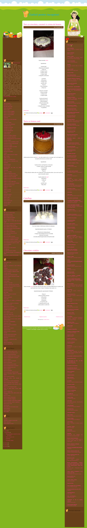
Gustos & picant (71, 342)
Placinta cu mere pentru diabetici (73, 76)
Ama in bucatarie (71, 60)
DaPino (46, 329)
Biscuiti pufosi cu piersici (72, 387)
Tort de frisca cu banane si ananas (11, 239)
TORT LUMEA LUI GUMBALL (73, 323)
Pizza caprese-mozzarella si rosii (10, 352)
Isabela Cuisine (70, 374)
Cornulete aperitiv (7, 273)
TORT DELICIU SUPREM (72, 250)
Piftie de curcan (70, 336)
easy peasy (69, 298)
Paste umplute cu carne (9, 423)
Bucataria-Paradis (71, 146)
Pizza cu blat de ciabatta (72, 339)
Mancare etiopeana (71, 445)
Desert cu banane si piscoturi (10, 136)
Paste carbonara (7, 422)
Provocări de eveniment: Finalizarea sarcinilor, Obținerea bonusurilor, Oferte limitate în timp (74, 318)
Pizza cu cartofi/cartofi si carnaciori (11, 357)
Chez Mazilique (70, 183)
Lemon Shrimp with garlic (72, 486)
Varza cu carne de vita (8, 344)
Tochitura (6, 340)
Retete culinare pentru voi (73, 454)
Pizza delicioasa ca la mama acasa (11, 406)
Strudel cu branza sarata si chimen (74, 452)
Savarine (5, 192)
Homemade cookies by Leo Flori (74, 356)
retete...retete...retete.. (72, 479)
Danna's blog (70, 230)
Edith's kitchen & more (72, 303)
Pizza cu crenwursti (8, 362)
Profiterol (5, 187)
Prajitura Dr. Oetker (8, 186)
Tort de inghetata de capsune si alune (11, 242)
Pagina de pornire (43, 316)
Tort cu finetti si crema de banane (10, 226)
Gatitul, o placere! (71, 338)
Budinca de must (70, 310)
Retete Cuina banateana (72, 438)
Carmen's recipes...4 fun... (73, 162)
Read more (26, 110)
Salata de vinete (7, 329)
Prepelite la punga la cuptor (9, 309)
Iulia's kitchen (70, 377)
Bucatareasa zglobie (71, 105)
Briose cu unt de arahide (9, 114)
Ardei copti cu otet (7, 262)
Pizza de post (6, 405)
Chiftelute (6, 268)
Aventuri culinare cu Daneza (73, 78)
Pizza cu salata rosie (8, 391)
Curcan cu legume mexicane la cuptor (11, 276)
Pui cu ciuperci (7, 311)
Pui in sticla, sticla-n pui (8, 314)
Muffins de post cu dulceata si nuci (11, 161)
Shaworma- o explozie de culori (10, 339)
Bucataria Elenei (71, 119)
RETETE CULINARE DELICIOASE (74, 447)
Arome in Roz (70, 72)
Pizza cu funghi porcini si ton (9, 367)
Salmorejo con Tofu (71, 117)
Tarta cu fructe (7, 199)
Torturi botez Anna (71, 378)
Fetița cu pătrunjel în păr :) (72, 276)
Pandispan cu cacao (71, 269)
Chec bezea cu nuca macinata (10, 119)
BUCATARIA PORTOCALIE (73, 112)
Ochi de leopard (7, 165)
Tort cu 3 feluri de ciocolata (9, 217)
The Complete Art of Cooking (74, 485)
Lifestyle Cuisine (71, 412)
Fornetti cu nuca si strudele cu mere (11, 141)
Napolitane (6, 162)
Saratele (5, 332)
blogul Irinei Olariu (71, 93)
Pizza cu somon (7, 395)
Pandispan (6, 170)
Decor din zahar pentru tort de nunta (74, 195)
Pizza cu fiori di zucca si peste (10, 364)
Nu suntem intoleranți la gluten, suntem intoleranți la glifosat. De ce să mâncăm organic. (74, 352)
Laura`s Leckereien (71, 390)
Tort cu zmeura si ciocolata (72, 410)
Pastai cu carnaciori (8, 297)
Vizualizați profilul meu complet (10, 96)
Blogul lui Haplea (71, 97)
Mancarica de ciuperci (8, 287)
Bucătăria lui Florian (71, 155)
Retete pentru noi (71, 476)
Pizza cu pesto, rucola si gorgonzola (11, 380)
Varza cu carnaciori (8, 342)
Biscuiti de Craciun (7, 104)
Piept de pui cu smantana (9, 306)
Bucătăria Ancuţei (71, 153)
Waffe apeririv (70, 54)
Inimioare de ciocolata (8, 151)
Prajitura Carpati (70, 94)
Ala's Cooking (70, 48)
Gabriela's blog (70, 322)
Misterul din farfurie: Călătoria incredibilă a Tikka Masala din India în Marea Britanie (74, 180)
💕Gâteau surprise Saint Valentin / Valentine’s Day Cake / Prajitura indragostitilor (74, 237)
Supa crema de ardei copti (72, 70)
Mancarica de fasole (8, 289)
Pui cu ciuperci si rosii (8, 312)
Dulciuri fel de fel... (71, 294)
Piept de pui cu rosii (8, 304)
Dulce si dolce (70, 283)
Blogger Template (36, 329)
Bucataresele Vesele (71, 108)
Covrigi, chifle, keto (71, 455)
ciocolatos (69, 192)
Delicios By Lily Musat (72, 249)
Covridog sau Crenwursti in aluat (10, 274)
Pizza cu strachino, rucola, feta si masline (12, 400)
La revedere (69, 372)
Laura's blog (70, 397)
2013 (6, 430)
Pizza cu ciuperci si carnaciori (10, 360)
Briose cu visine (7, 116)
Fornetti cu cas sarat (8, 282)
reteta (46, 60)
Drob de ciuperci (7, 279)
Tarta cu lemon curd (8, 200)
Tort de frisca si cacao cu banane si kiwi (12, 241)
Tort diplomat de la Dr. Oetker (10, 250)
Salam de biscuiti (7, 191)
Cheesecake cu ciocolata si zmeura (74, 257)
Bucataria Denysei (71, 115)
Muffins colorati (7, 157)
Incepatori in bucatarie (72, 365)
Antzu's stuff (70, 69)
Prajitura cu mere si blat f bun (10, 181)
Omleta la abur (7, 295)
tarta (47, 177)
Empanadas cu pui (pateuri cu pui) (74, 473)
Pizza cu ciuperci (7, 359)
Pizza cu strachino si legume (10, 398)
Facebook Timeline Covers (72, 242)
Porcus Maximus (70, 477)
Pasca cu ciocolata (8, 171)
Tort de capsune (7, 234)
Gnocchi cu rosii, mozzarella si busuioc (12, 285)
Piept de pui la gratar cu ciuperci (10, 307)
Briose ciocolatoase (8, 108)
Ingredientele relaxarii (72, 367)
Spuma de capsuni (7, 194)
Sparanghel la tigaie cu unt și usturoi (74, 172)
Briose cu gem (7, 109)
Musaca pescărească (71, 157)
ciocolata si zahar (71, 188)
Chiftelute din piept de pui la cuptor (11, 269)
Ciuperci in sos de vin (71, 363)
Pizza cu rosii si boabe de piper (10, 386)
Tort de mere (6, 245)
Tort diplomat (6, 249)
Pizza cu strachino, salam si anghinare (12, 401)
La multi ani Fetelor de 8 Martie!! (73, 406)
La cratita (69, 380)
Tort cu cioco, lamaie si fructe (10, 225)
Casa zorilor (69, 493)
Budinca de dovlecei (71, 431)
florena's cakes (70, 312)
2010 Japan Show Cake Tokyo (73, 125)
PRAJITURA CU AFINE (71, 505)
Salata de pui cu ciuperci (9, 327)
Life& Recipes (70, 405)
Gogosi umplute (7, 149)
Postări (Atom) (46, 319)
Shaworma (6, 337)
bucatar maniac (70, 101)
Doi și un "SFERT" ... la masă (73, 275)
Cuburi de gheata (7, 132)
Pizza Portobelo (7, 410)
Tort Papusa (69, 326)
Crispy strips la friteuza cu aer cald (74, 160)
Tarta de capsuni (7, 202)
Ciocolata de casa (7, 125)
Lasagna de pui (70, 132)
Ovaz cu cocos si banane (72, 62)
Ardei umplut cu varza (71, 135)
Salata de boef (7, 326)
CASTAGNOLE (70, 221)
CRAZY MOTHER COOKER (73, 205)
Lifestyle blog (70, 408)
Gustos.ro (69, 345)
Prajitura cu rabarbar (71, 228)
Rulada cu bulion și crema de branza (74, 215)
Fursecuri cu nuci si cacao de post (11, 143)
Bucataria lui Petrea (71, 127)
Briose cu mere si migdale (9, 111)
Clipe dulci (69, 194)
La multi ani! (69, 151)
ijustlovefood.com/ (71, 358)
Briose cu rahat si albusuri (9, 112)
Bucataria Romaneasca (72, 134)
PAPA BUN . (70, 429)
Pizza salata (6, 411)
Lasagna (5, 418)
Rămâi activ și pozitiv (71, 502)
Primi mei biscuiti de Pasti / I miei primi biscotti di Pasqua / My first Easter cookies (74, 286)
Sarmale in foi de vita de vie (9, 335)
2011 (6, 444)
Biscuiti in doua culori (8, 106)
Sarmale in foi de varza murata (10, 334)
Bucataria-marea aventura (73, 142)
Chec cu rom (6, 120)
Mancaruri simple (70, 427)
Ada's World (70, 44)
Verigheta (69, 490)
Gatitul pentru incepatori (44, 14)
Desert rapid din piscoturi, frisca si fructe (12, 138)
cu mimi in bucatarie (71, 217)
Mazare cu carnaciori (8, 290)
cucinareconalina (71, 220)
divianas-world (70, 272)
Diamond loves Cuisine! (72, 252)
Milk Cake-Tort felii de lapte (9, 212)
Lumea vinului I (70, 343)
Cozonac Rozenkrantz (8, 130)
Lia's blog (69, 400)
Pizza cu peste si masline (9, 376)
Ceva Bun (69, 178)
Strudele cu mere (7, 195)
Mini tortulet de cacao (8, 214)
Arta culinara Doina (71, 75)
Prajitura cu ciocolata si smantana (11, 175)
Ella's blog (69, 305)
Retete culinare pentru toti (73, 450)
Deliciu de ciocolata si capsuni (10, 135)
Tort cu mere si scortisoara (9, 231)
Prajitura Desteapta (71, 113)
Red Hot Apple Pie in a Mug (72, 147)
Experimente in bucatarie (73, 309)
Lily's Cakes (70, 414)
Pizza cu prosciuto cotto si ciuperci (11, 382)
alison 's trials (70, 56)
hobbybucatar (70, 350)
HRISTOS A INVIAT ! (71, 273)
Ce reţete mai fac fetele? (72, 171)
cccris (68, 168)
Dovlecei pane (7, 277)
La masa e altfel (70, 384)
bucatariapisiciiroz (71, 149)
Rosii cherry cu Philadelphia (9, 321)
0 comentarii (47, 112)
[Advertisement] (12, 48)
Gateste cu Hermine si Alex (73, 331)
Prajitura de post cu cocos (9, 184)
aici (38, 157)
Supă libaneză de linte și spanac (73, 369)
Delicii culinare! (70, 247)
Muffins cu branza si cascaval (10, 293)
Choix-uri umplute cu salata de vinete (11, 271)
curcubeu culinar (71, 223)
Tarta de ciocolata (70, 480)
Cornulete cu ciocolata (8, 127)
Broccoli (5, 263)
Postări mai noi (27, 316)
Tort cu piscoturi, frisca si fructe (10, 233)
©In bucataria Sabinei (72, 504)
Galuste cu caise (70, 391)
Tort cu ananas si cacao (9, 219)
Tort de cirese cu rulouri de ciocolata (11, 237)
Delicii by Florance (71, 244)
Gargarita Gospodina (72, 329)
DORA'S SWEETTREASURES (73, 279)
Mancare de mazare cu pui (72, 394)
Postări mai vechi (59, 316)
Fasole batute (6, 281)
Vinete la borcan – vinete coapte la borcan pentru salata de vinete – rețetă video (74, 440)
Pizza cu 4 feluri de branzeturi (10, 354)
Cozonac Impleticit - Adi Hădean (73, 419)
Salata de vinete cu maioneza (10, 331)
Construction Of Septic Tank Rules (74, 103)
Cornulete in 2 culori (8, 128)
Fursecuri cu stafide (8, 145)
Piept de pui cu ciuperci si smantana (11, 303)
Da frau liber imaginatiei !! (72, 175)
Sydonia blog (70, 483)
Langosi (5, 153)
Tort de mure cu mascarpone (10, 247)
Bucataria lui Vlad (71, 131)
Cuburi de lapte (7, 133)
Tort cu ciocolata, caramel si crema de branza (42, 24)
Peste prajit (6, 298)
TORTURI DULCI (71, 492)
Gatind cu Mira (70, 334)
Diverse (69, 268)
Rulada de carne (7, 323)
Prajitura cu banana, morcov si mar (74, 416)
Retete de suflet (70, 457)
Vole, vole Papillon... (71, 496)
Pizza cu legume (7, 368)
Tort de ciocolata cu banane (9, 236)
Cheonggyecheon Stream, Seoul (73, 189)
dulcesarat (69, 289)
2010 (6, 446)
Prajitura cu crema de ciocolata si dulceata (12, 178)
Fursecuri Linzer (70, 254)
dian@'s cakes (70, 256)
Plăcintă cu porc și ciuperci (72, 224)
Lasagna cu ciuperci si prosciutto (10, 420)
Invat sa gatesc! (70, 371)
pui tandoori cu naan (71, 128)
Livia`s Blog (70, 421)
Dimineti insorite (71, 265)
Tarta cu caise (7, 197)
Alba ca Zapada (7, 103)
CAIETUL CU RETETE (72, 159)
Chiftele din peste (70, 497)
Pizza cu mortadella (8, 370)
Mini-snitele (6, 292)
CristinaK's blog (71, 209)
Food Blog (69, 316)
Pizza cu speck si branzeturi (9, 397)
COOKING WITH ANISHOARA (74, 200)
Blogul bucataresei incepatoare (74, 89)
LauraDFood (70, 393)
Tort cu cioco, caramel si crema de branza (12, 223)
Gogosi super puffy (8, 148)
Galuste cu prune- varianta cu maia (74, 266)
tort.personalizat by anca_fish (74, 489)
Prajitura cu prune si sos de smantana (11, 183)
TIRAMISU (69, 448)
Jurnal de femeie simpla (72, 166)
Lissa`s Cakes (70, 418)
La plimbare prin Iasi (71, 398)
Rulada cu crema (7, 189)
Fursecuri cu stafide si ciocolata (10, 146)
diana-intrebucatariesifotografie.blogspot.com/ (74, 261)
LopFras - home (71, 426)
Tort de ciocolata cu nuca (72, 106)
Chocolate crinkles (7, 122)
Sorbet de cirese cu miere (72, 110)
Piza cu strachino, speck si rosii (10, 351)
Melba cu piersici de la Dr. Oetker (10, 154)
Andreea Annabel (16, 62)
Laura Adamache (71, 386)
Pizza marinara (7, 408)
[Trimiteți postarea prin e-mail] (51, 112)
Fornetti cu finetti (7, 140)
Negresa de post (7, 164)
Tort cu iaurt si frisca (8, 229)
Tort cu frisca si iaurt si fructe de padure (12, 228)
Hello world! (69, 140)
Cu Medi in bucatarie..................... (74, 214)
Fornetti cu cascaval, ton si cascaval (11, 284)
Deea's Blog (70, 241)
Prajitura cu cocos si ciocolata (10, 176)
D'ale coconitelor (71, 227)
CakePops (6, 117)
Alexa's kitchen (70, 52)
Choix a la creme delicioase (9, 124)
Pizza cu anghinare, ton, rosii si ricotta (11, 356)
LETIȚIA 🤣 (69, 45)
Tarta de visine (7, 203)
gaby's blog (70, 325)
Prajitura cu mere (7, 179)
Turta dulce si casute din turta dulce (11, 255)
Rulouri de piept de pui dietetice (10, 324)
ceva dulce (69, 174)
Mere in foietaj (6, 156)
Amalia (68, 64)
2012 (6, 443)
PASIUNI (69, 433)
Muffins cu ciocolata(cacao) (9, 159)
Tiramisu (5, 205)
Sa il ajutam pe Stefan (71, 332)
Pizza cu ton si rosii (8, 403)
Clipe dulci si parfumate (72, 198)
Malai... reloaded (70, 84)
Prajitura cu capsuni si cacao (10, 173)
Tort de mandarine (7, 244)
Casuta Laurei (70, 165)
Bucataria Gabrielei (71, 124)
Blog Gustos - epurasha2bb (73, 86)
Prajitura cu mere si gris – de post (73, 144)
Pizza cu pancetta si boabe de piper (11, 372)
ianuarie (7, 432)
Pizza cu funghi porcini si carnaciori (11, 365)
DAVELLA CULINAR (71, 235)
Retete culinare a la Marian (73, 443)
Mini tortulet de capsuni (8, 215)
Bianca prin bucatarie (72, 83)
